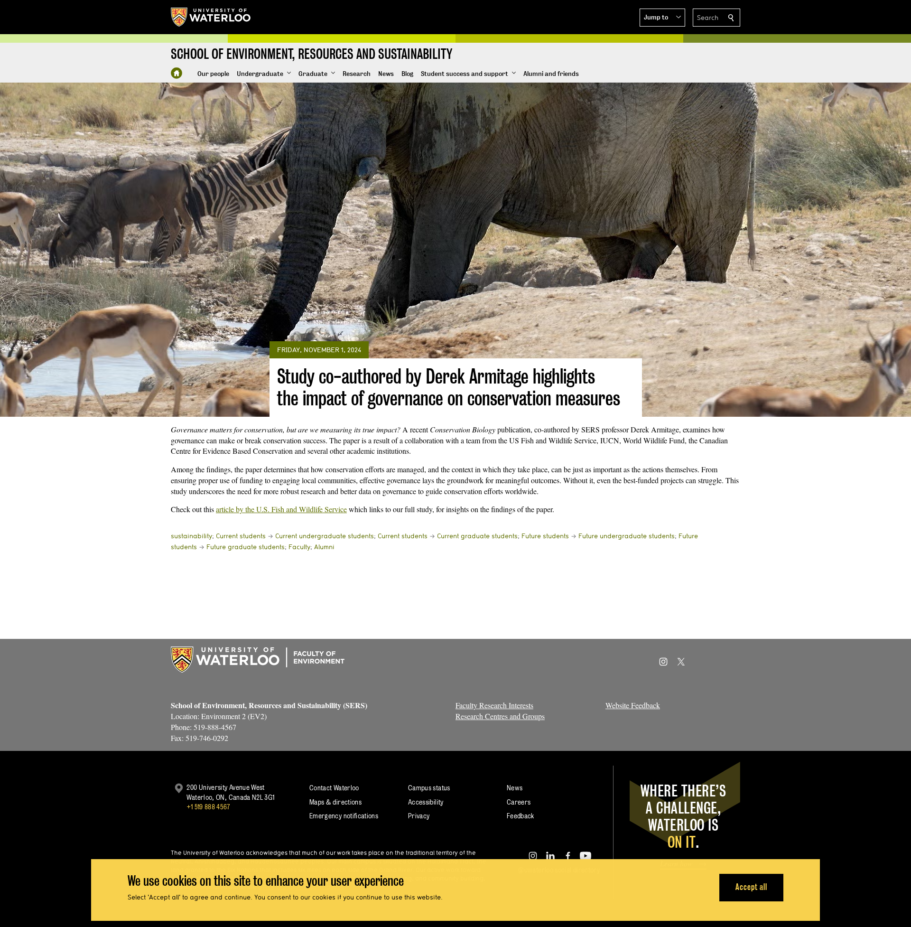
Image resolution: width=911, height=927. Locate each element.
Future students (545, 536)
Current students (241, 536)
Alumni (324, 547)
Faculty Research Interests (494, 705)
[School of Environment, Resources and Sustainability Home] (176, 73)
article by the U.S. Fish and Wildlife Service (281, 509)
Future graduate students (245, 547)
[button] (662, 17)
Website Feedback (632, 705)
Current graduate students (477, 536)
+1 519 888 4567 (208, 807)
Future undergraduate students (626, 536)
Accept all (751, 887)
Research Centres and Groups (500, 716)
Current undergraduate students (324, 536)
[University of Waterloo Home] (211, 17)
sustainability (191, 536)
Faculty (299, 547)
